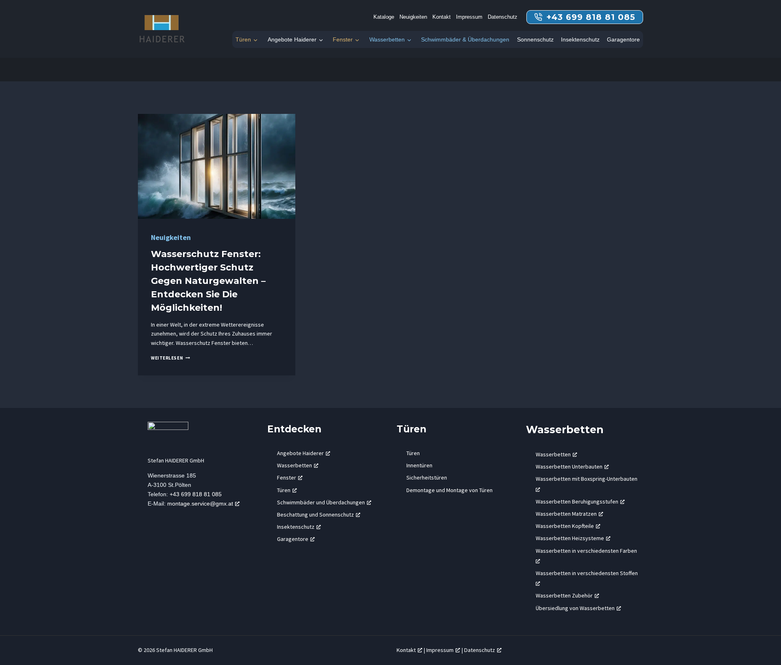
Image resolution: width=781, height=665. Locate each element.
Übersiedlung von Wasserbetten (575, 608)
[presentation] (216, 166)
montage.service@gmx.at (200, 503)
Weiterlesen (170, 358)
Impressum (469, 17)
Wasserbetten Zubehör (564, 595)
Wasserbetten (387, 39)
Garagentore (623, 39)
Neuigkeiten (413, 17)
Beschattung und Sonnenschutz (315, 514)
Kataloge (383, 17)
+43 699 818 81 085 (196, 494)
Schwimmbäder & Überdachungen (465, 39)
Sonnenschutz (535, 39)
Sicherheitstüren (426, 477)
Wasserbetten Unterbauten (569, 466)
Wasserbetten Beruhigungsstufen (577, 501)
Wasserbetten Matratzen (566, 513)
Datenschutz (502, 17)
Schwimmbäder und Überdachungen (321, 502)
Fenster (343, 39)
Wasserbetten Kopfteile (565, 526)
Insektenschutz (580, 39)
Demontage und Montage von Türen (449, 490)
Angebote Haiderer (292, 39)
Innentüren (419, 465)
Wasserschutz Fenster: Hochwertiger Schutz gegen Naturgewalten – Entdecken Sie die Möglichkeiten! (208, 281)
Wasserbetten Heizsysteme (570, 538)
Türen (243, 39)
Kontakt (441, 17)
